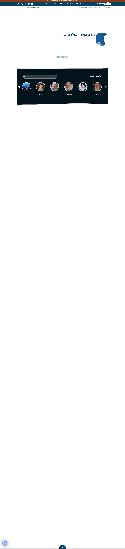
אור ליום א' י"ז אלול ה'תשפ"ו (96, 8)
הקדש (23, 8)
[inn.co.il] (32, 4)
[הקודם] (19, 87)
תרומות (48, 4)
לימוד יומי (108, 8)
